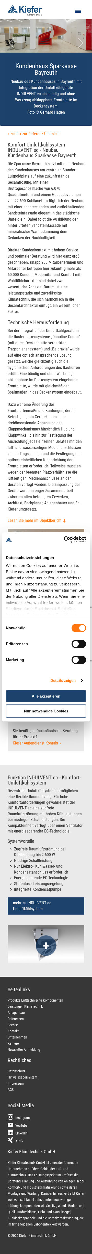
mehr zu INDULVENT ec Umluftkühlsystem (32, 905)
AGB (11, 1090)
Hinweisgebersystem (22, 1077)
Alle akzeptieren (46, 696)
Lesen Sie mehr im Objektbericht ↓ (37, 520)
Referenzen (16, 1019)
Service (13, 1025)
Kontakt (13, 1031)
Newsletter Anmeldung (24, 1049)
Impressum (16, 1083)
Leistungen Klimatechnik (25, 1006)
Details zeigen (63, 680)
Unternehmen (17, 1037)
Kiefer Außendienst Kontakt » (37, 743)
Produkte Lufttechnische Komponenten (35, 1000)
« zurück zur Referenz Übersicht (34, 133)
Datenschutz (16, 1071)
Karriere (13, 1043)
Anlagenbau (16, 1013)
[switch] (79, 644)
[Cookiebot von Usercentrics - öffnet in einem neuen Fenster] (65, 539)
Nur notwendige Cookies (46, 711)
